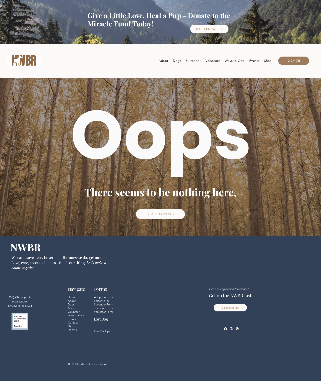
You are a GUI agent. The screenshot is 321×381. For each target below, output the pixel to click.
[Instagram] (231, 329)
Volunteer (74, 311)
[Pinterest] (237, 329)
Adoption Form (103, 297)
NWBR (25, 247)
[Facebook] (226, 329)
